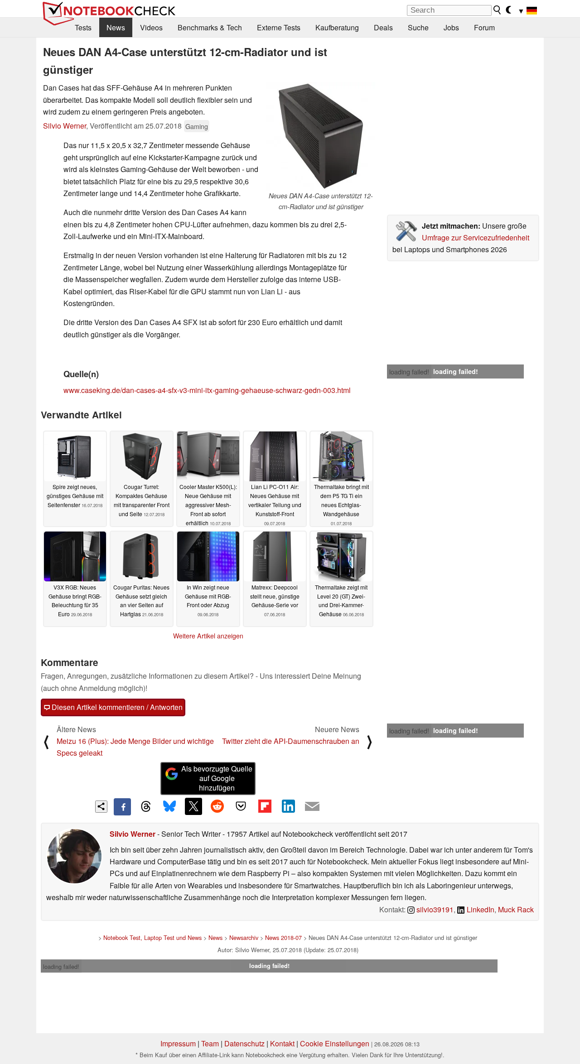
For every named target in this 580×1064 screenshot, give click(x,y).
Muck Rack (516, 909)
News (115, 27)
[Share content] (101, 806)
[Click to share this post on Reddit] (217, 806)
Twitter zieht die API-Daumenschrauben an (290, 741)
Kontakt (282, 1043)
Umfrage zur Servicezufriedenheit (475, 237)
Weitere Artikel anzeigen (208, 635)
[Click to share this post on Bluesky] (169, 806)
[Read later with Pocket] (241, 806)
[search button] (497, 9)
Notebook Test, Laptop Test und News (152, 937)
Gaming (196, 126)
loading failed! (409, 371)
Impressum (178, 1043)
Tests (83, 27)
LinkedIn (479, 909)
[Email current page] (312, 806)
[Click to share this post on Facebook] (122, 806)
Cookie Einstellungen (334, 1043)
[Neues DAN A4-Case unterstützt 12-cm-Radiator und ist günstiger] (320, 136)
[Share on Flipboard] (264, 806)
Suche (418, 27)
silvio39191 (434, 909)
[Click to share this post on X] (193, 806)
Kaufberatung (337, 27)
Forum (484, 27)
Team (210, 1043)
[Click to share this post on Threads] (146, 806)
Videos (151, 27)
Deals (383, 27)
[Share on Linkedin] (288, 806)
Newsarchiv (243, 937)
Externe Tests (278, 27)
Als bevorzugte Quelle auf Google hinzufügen (216, 778)
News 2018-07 (283, 937)
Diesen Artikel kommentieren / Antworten (116, 707)
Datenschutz (244, 1043)
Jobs (451, 27)
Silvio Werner (64, 125)
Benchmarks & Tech (210, 27)
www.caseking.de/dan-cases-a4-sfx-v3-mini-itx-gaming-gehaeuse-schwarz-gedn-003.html (207, 390)
